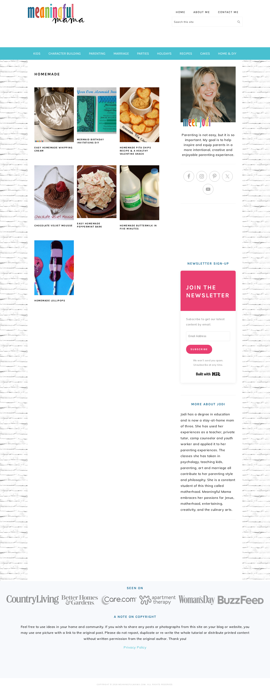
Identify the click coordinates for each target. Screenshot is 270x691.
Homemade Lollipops (49, 300)
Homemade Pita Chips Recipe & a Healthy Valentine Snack (135, 150)
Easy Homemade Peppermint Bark (89, 225)
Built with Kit (208, 374)
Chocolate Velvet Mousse (53, 225)
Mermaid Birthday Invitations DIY (90, 141)
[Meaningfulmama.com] (56, 24)
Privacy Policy (135, 647)
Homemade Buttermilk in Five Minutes (138, 227)
